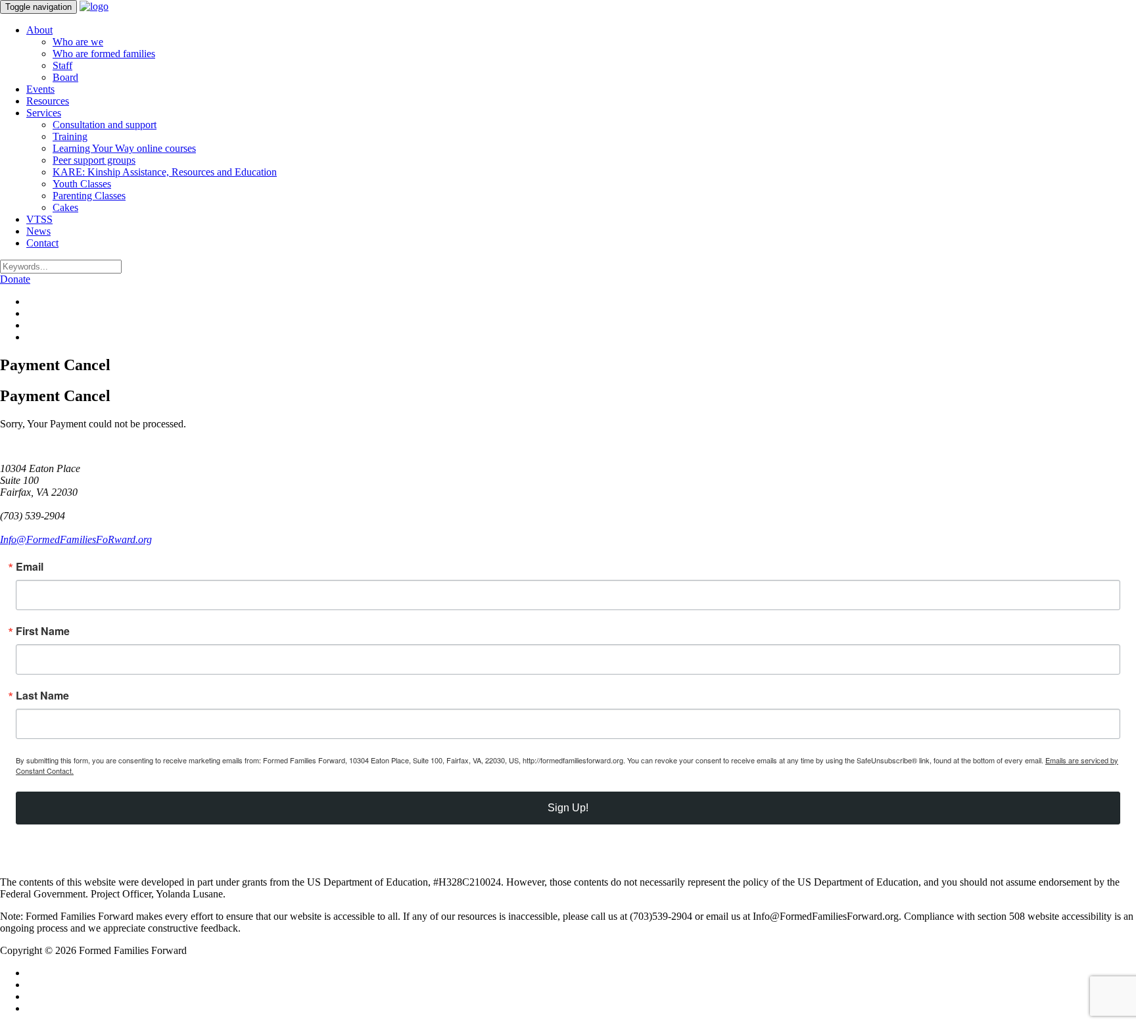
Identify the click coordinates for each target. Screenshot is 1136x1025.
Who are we (78, 41)
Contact (42, 243)
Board (65, 77)
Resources (47, 101)
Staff (62, 65)
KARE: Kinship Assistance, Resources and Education (165, 172)
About (39, 30)
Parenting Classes (89, 195)
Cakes (65, 207)
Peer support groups (94, 160)
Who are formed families (104, 53)
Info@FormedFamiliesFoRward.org (76, 539)
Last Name (42, 695)
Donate (15, 279)
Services (43, 112)
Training (70, 136)
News (38, 231)
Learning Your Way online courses (124, 148)
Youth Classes (82, 183)
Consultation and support (104, 124)
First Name (43, 631)
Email (29, 566)
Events (40, 89)
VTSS (39, 219)
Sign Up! (568, 807)
